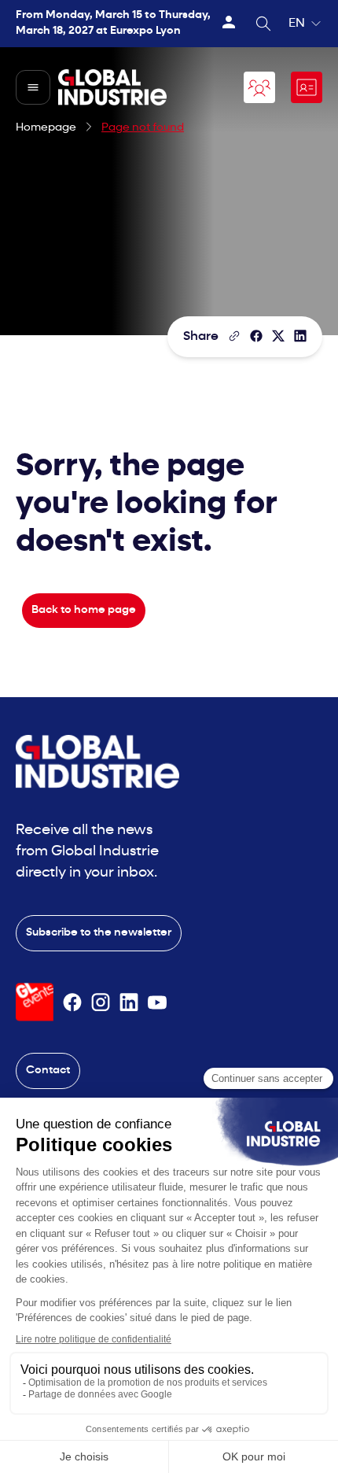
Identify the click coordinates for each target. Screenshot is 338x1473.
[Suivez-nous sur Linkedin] (128, 1002)
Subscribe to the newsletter (98, 933)
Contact (48, 1070)
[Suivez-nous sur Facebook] (72, 1002)
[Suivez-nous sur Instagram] (100, 1002)
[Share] (256, 336)
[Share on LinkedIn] (300, 336)
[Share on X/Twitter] (278, 336)
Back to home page (83, 610)
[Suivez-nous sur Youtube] (157, 1002)
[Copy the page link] (234, 336)
